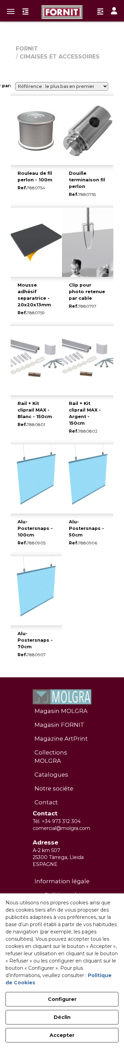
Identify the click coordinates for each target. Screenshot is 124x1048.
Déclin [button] (62, 1017)
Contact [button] (46, 802)
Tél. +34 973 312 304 (57, 821)
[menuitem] (62, 711)
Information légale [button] (62, 881)
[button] (62, 12)
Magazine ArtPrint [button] (61, 738)
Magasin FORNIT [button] (59, 724)
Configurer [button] (62, 999)
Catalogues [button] (51, 774)
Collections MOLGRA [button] (50, 756)
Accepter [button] (62, 1035)
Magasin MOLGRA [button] (60, 710)
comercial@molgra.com (61, 828)
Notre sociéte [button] (53, 788)
